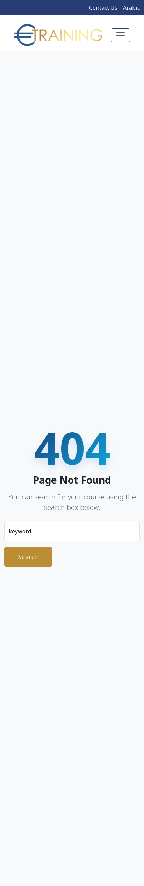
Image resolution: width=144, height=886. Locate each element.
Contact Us (103, 8)
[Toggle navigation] (120, 35)
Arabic (131, 8)
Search (28, 557)
